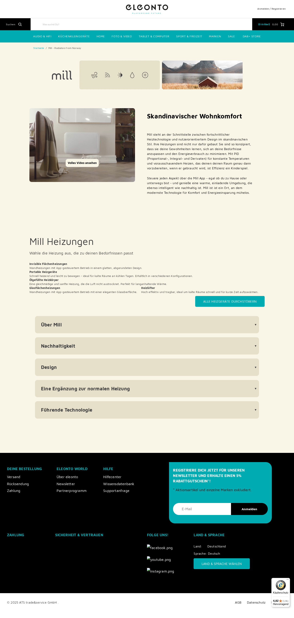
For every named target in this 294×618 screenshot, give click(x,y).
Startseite (38, 47)
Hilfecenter (112, 477)
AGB (238, 602)
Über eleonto (67, 477)
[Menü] (287, 580)
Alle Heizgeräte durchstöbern (230, 301)
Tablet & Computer (154, 36)
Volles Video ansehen (82, 163)
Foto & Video (122, 36)
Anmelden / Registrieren (271, 8)
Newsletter (66, 484)
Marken (215, 36)
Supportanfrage (116, 491)
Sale (231, 36)
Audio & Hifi (42, 36)
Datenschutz (256, 602)
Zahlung (13, 491)
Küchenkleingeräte (74, 36)
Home (101, 36)
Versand (13, 477)
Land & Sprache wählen (222, 563)
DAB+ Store (252, 36)
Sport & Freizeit (189, 36)
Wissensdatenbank (118, 484)
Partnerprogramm (72, 491)
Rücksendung (18, 484)
